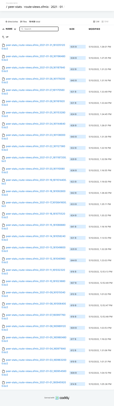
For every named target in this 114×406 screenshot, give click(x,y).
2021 (54, 7)
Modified (94, 29)
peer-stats (15, 7)
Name (9, 29)
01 (61, 7)
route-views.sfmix (36, 7)
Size (72, 29)
